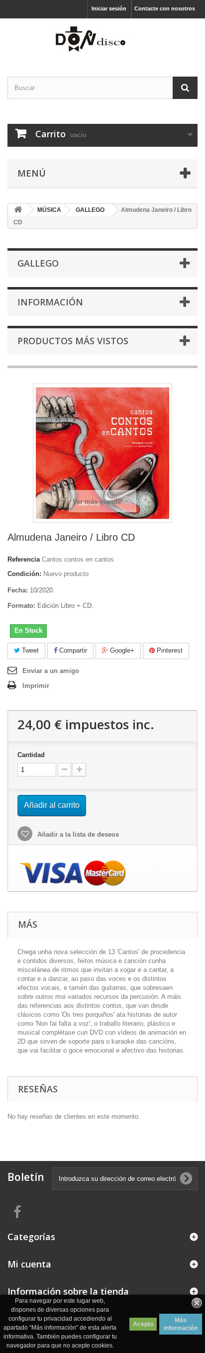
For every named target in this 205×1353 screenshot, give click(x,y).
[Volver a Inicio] (17, 210)
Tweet (29, 650)
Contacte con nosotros (164, 8)
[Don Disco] (102, 39)
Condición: (24, 574)
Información (50, 302)
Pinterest (169, 650)
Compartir (72, 650)
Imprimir (35, 685)
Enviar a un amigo (50, 671)
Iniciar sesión (109, 8)
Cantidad (31, 755)
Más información (181, 1324)
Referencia (23, 559)
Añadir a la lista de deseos (77, 834)
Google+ (121, 650)
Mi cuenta (29, 1264)
